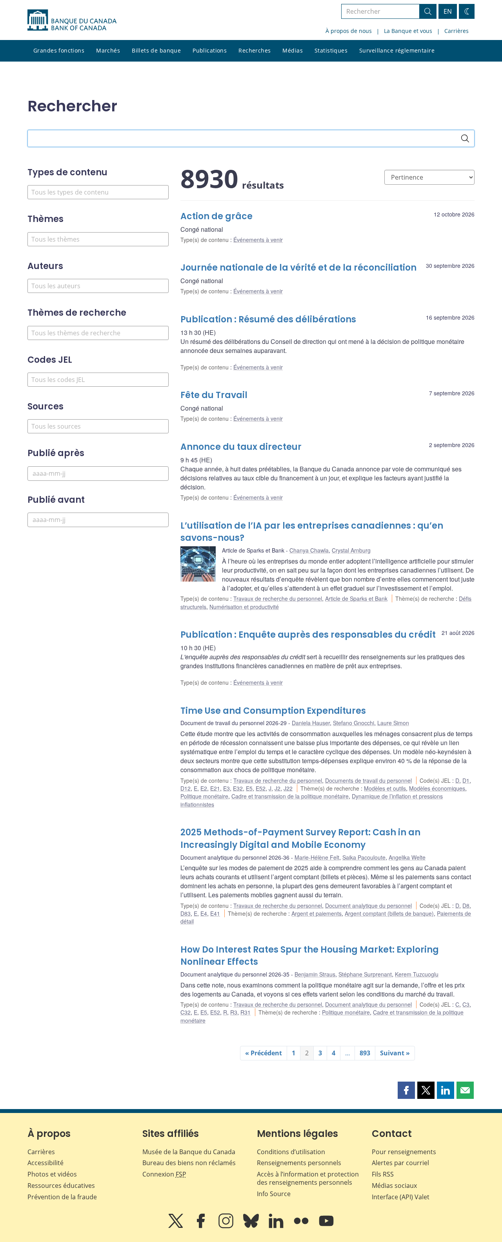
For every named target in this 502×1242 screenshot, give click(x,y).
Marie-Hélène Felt (317, 857)
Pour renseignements (404, 1151)
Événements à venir (258, 240)
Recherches (254, 50)
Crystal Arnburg (351, 550)
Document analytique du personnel (368, 905)
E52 (261, 788)
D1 (465, 780)
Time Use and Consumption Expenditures (273, 711)
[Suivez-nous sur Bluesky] (251, 1226)
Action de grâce (216, 216)
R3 (233, 1012)
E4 (203, 913)
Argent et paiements (316, 913)
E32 (238, 788)
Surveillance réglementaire (397, 50)
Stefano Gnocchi (353, 723)
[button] (406, 1090)
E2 (203, 788)
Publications (210, 50)
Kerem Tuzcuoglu (416, 974)
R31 (245, 1012)
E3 (226, 788)
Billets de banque (156, 50)
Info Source (274, 1193)
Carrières (456, 31)
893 (365, 1053)
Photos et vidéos (52, 1174)
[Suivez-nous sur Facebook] (201, 1226)
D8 (465, 905)
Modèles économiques (437, 788)
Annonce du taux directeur (241, 447)
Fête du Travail (213, 395)
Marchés (108, 50)
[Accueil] (71, 20)
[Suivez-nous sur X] (176, 1226)
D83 (185, 913)
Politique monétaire (204, 796)
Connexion (164, 1174)
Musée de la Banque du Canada (188, 1151)
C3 (465, 1004)
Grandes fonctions (58, 50)
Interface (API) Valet (400, 1197)
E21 (215, 788)
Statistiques (331, 50)
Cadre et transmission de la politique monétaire (290, 796)
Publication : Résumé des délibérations (268, 319)
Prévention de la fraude (62, 1197)
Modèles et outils (385, 788)
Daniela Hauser (311, 723)
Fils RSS (383, 1174)
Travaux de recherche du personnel (277, 598)
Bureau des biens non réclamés (189, 1162)
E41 (215, 913)
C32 (185, 1012)
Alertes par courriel (400, 1162)
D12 (185, 788)
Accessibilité (45, 1162)
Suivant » (395, 1053)
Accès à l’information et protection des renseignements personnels (308, 1178)
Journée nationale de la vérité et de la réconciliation (298, 268)
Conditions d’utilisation (291, 1151)
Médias (292, 50)
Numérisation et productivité (244, 607)
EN (448, 11)
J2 (277, 788)
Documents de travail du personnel (368, 780)
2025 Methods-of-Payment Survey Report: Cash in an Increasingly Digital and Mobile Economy (300, 838)
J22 (288, 788)
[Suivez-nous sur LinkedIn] (276, 1226)
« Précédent (263, 1053)
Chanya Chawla (309, 550)
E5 (249, 788)
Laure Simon (393, 723)
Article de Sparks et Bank (356, 598)
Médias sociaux (394, 1185)
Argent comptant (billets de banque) (389, 913)
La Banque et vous (408, 31)
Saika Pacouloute (364, 857)
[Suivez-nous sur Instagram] (226, 1226)
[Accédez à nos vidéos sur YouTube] (326, 1226)
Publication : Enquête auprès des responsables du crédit (308, 635)
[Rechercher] (465, 138)
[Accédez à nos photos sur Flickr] (302, 1226)
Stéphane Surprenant (365, 974)
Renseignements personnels (299, 1162)
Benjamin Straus (315, 974)
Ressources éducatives (61, 1185)
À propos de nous (349, 31)
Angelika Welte (407, 857)
